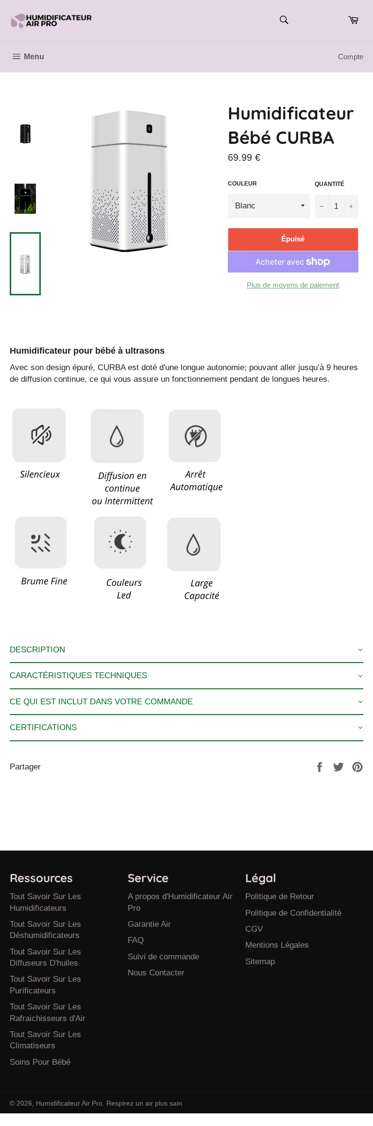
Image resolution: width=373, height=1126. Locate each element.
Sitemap (260, 961)
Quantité (329, 184)
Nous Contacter (156, 972)
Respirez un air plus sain (144, 1103)
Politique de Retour (279, 896)
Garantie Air (149, 924)
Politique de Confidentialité (293, 913)
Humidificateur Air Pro (69, 1103)
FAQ (136, 940)
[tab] (186, 650)
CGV (254, 929)
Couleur (242, 183)
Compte (350, 56)
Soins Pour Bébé (40, 1062)
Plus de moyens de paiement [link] (293, 285)
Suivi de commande (163, 956)
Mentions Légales (277, 945)
